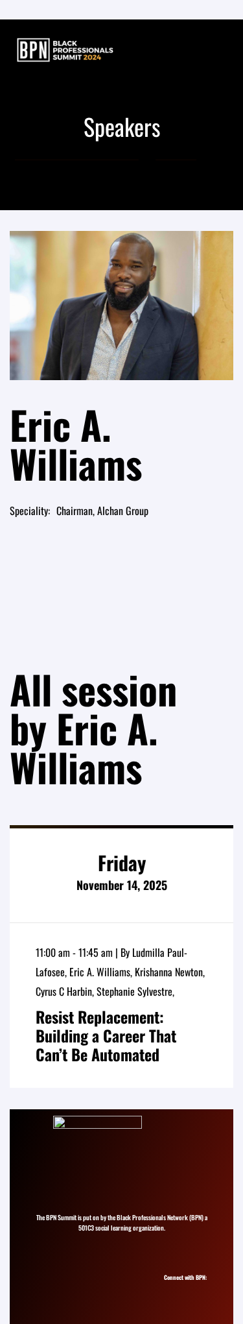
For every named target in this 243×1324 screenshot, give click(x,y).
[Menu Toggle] (219, 50)
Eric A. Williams (99, 972)
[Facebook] (194, 1289)
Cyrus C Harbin (64, 991)
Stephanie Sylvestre (134, 991)
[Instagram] (171, 1289)
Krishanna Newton (169, 972)
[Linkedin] (183, 1289)
